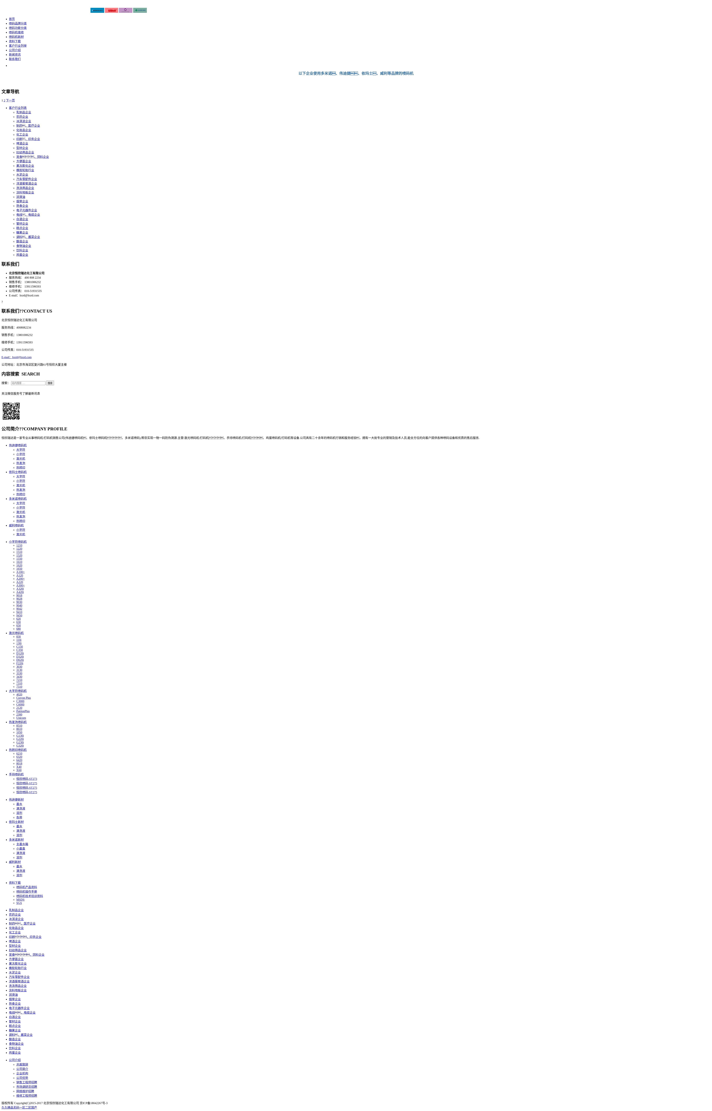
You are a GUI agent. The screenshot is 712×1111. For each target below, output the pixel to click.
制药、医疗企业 (22, 923)
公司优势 (22, 1077)
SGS (19, 903)
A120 (19, 575)
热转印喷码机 (18, 749)
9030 (19, 602)
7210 (19, 680)
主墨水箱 (22, 844)
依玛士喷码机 (18, 472)
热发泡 (20, 463)
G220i (20, 739)
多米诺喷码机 (18, 498)
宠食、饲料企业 (32, 156)
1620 (19, 565)
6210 (19, 753)
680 (18, 628)
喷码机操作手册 (26, 891)
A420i (20, 592)
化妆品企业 (23, 130)
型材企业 (22, 148)
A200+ (20, 578)
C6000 (20, 704)
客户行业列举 (18, 45)
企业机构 (22, 1073)
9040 (19, 605)
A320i (20, 588)
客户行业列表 (18, 107)
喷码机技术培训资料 (29, 896)
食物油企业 (23, 245)
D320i (20, 656)
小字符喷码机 (18, 541)
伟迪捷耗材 (16, 799)
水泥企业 (22, 174)
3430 (19, 676)
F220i (19, 663)
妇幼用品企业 (25, 152)
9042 (19, 608)
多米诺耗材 (16, 839)
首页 (12, 19)
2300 (19, 714)
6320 (19, 756)
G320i (20, 745)
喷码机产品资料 (26, 887)
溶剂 (19, 813)
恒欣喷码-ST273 (26, 778)
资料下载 (15, 41)
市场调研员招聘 (26, 1086)
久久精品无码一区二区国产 (19, 1107)
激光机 (20, 458)
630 (18, 622)
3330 (19, 673)
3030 (19, 666)
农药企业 (22, 116)
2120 (19, 707)
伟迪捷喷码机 (18, 445)
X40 (19, 766)
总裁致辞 (22, 1064)
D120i (20, 653)
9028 (19, 598)
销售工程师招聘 (26, 1082)
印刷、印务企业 (28, 139)
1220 (19, 548)
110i (18, 639)
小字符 (20, 454)
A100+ (20, 572)
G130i (20, 735)
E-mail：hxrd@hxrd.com (16, 357)
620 (18, 618)
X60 (19, 770)
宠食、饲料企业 (26, 954)
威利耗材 (15, 862)
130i (19, 643)
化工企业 (22, 134)
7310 (19, 683)
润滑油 (20, 196)
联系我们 (15, 59)
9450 (19, 615)
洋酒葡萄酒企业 (26, 183)
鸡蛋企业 (22, 254)
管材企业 (22, 223)
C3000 (20, 701)
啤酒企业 (22, 143)
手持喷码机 (16, 774)
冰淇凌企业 (23, 121)
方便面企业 (23, 161)
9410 (19, 612)
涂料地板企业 (25, 192)
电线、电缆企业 (22, 1012)
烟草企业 (22, 201)
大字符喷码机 (18, 690)
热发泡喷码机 (18, 722)
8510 (19, 725)
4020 (19, 694)
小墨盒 (20, 848)
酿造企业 (22, 241)
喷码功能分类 (18, 27)
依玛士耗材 (16, 821)
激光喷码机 (16, 633)
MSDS (20, 899)
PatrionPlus (23, 711)
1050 (19, 732)
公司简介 (22, 1069)
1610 (19, 562)
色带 (19, 817)
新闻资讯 (15, 54)
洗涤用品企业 (25, 188)
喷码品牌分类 (18, 23)
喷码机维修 (16, 32)
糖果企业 (22, 232)
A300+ (20, 585)
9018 (19, 595)
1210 (19, 545)
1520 (19, 555)
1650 (19, 568)
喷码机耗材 (16, 36)
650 (18, 625)
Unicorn (21, 717)
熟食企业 (22, 205)
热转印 (20, 467)
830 (18, 636)
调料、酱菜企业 (28, 237)
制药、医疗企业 (28, 125)
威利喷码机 (16, 525)
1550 (19, 558)
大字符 (20, 449)
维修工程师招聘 (26, 1095)
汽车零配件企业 (26, 179)
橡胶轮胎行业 (25, 170)
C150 (19, 646)
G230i (20, 742)
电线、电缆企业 (28, 214)
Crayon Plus (23, 697)
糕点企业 (22, 228)
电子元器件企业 (26, 210)
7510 (19, 686)
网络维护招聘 (25, 1091)
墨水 (19, 804)
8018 (19, 763)
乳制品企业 (23, 112)
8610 (19, 729)
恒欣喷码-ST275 (26, 783)
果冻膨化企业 (25, 165)
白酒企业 (22, 219)
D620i (20, 660)
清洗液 (20, 808)
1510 (19, 552)
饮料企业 (22, 250)
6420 (19, 760)
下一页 (10, 100)
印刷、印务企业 (25, 936)
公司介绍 (15, 50)
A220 (19, 582)
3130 (19, 670)
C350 (19, 649)
